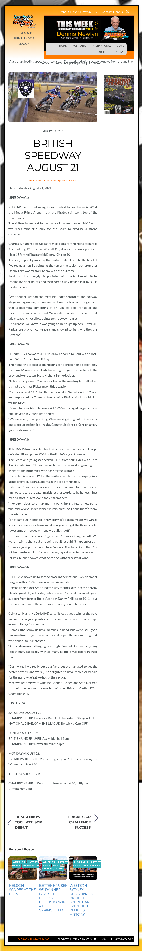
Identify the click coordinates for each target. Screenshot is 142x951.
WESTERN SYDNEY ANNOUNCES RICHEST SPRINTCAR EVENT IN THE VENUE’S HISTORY (81, 899)
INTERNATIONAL (101, 45)
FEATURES (101, 51)
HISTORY (118, 51)
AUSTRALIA (79, 45)
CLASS (120, 45)
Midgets (29, 865)
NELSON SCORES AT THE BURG (22, 889)
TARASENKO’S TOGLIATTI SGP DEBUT (28, 822)
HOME (63, 45)
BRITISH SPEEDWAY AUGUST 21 (53, 155)
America (19, 862)
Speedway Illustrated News (33, 939)
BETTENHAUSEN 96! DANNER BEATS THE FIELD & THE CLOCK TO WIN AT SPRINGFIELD (53, 897)
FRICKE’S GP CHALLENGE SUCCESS (79, 822)
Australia (81, 862)
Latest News (49, 180)
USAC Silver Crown (52, 867)
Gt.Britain (35, 180)
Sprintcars (92, 865)
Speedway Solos (67, 180)
